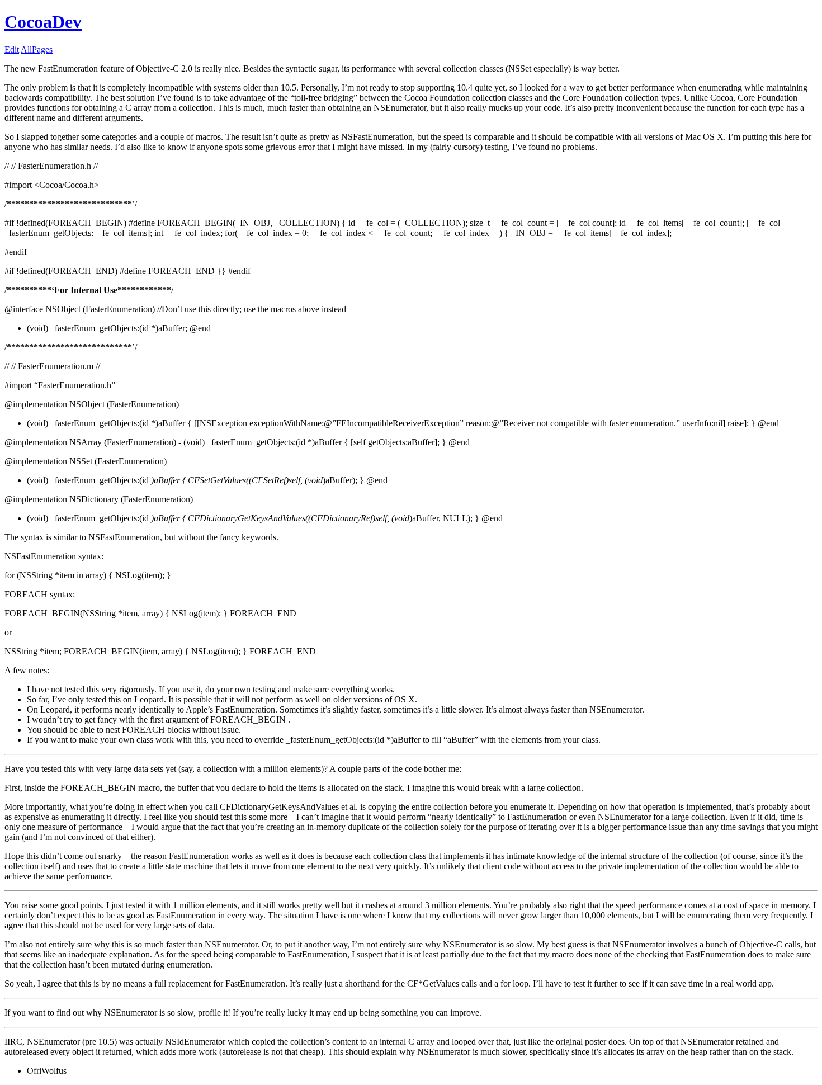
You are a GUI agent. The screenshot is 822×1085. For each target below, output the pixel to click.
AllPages (37, 49)
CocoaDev (43, 22)
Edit (11, 49)
